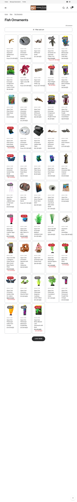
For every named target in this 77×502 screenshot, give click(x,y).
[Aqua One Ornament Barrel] (24, 196)
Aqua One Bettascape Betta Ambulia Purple (66, 82)
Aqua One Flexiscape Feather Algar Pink (11, 231)
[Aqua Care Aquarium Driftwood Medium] (52, 137)
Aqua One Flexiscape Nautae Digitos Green (52, 260)
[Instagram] (69, 2)
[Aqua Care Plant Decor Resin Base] (11, 137)
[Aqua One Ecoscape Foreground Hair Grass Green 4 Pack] (11, 78)
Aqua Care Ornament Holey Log (37, 81)
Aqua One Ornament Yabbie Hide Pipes (37, 143)
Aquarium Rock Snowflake (65, 230)
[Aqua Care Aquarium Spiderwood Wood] (11, 49)
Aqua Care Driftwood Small (37, 52)
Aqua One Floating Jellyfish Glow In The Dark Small (11, 201)
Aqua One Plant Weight (51, 81)
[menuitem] (7, 2)
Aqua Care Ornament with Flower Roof (38, 259)
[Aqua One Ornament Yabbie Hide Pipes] (38, 137)
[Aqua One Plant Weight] (52, 78)
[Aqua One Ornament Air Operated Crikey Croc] (52, 49)
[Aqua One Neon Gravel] (66, 196)
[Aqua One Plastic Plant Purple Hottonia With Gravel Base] (66, 108)
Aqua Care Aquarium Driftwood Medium (51, 143)
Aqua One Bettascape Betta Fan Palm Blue (65, 53)
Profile (24, 2)
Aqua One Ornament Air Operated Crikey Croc (52, 53)
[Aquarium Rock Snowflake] (66, 226)
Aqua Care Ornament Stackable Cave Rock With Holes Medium (23, 114)
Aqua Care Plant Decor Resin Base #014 (51, 171)
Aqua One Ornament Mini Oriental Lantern (66, 171)
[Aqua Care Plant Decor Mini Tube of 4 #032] (24, 226)
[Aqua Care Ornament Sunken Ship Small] (11, 166)
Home (6, 14)
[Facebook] (67, 2)
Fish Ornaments (18, 14)
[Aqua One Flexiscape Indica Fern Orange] (11, 319)
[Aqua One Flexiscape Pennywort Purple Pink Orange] (66, 288)
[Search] (63, 8)
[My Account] (67, 8)
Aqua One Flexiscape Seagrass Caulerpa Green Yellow (38, 294)
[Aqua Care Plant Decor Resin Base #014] (52, 166)
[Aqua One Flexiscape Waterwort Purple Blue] (24, 319)
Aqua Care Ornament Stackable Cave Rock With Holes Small (51, 202)
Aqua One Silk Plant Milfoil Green (52, 230)
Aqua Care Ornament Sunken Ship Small (10, 171)
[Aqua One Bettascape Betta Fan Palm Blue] (66, 49)
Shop (11, 14)
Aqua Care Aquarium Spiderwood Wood (10, 53)
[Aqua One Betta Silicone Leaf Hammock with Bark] (38, 319)
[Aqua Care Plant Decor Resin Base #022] (24, 166)
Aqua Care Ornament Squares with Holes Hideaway (24, 261)
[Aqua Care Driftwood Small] (38, 49)
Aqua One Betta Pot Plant (64, 259)
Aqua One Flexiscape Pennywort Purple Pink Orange (65, 294)
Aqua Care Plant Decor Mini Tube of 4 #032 (24, 231)
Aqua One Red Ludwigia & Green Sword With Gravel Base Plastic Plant (11, 262)
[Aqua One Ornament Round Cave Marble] (24, 137)
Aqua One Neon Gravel (65, 198)
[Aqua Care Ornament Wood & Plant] (24, 288)
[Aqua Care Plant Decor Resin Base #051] (11, 108)
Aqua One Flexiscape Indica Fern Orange (10, 322)
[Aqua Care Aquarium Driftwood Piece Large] (38, 108)
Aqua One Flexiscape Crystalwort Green (51, 293)
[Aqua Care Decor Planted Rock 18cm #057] (38, 196)
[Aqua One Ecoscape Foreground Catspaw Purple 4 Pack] (52, 108)
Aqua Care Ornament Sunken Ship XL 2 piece (10, 293)
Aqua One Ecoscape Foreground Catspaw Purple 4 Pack (52, 113)
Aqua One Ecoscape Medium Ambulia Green (38, 231)
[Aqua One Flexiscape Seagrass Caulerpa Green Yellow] (38, 288)
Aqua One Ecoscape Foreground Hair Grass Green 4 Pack (10, 83)
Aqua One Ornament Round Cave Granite (23, 53)
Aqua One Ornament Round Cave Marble (23, 143)
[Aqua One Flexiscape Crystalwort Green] (52, 288)
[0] (70, 8)
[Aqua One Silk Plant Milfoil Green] (52, 226)
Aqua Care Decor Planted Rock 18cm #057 (38, 200)
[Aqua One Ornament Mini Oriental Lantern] (66, 166)
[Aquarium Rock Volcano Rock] (66, 137)
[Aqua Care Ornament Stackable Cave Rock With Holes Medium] (24, 108)
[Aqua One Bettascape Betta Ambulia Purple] (66, 78)
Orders (6, 2)
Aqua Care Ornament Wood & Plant (24, 292)
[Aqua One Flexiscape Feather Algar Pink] (11, 226)
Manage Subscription (15, 2)
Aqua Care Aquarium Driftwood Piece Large (37, 112)
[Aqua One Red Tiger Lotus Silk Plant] (24, 78)
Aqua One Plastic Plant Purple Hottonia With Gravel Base (66, 113)
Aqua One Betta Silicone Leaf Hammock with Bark (38, 323)
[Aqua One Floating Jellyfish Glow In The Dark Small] (11, 196)
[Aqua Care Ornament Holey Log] (38, 78)
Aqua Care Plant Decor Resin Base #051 (10, 112)
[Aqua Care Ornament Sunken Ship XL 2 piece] (11, 288)
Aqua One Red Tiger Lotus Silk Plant (24, 81)
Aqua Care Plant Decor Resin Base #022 (23, 171)
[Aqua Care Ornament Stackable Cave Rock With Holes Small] (52, 196)
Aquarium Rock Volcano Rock (65, 142)
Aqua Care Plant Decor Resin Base (10, 142)
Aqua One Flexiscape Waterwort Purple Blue (23, 322)
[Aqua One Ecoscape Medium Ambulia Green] (38, 226)
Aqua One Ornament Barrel (23, 199)
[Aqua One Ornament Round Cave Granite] (24, 49)
